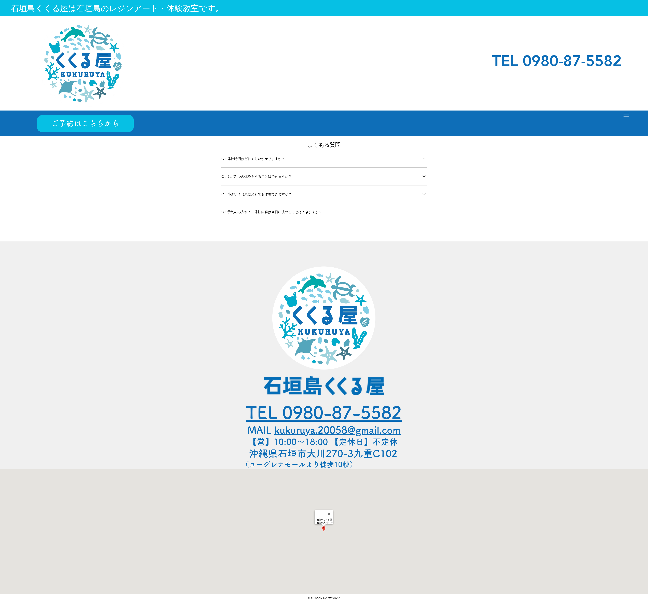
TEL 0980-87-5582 (324, 412)
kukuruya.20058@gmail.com (337, 430)
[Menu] (626, 115)
